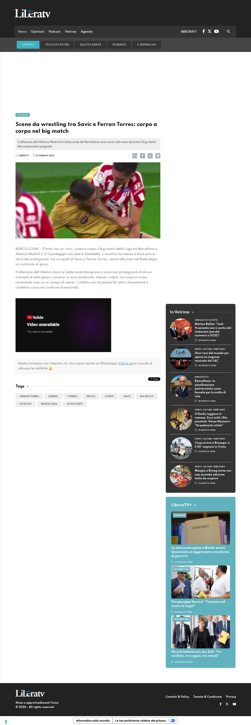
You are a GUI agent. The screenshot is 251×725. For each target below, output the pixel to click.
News (22, 31)
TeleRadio (119, 45)
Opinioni (37, 31)
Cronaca (28, 45)
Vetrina (70, 31)
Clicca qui (126, 363)
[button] (220, 704)
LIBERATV (24, 156)
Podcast (54, 31)
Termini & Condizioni (207, 697)
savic (127, 396)
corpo (109, 396)
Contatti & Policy (177, 697)
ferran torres (29, 396)
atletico (26, 404)
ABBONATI (189, 31)
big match (147, 396)
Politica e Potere (57, 45)
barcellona (49, 404)
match (91, 396)
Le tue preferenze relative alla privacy (140, 720)
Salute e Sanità (90, 45)
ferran (53, 396)
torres (72, 396)
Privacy (231, 697)
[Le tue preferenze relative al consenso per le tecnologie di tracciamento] (6, 722)
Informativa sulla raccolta (93, 720)
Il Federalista (146, 45)
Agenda (87, 31)
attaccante (75, 404)
